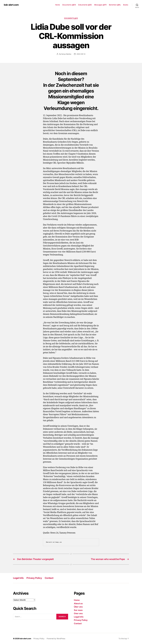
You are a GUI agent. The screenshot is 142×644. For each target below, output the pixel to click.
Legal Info (18, 578)
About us (78, 603)
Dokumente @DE (85, 5)
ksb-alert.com (11, 5)
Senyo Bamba (66, 54)
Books (125, 5)
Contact (49, 578)
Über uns (78, 607)
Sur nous (78, 610)
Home (57, 5)
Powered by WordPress (56, 639)
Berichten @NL (115, 5)
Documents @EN (69, 5)
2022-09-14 (81, 54)
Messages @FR (100, 5)
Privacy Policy (34, 578)
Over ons (78, 613)
